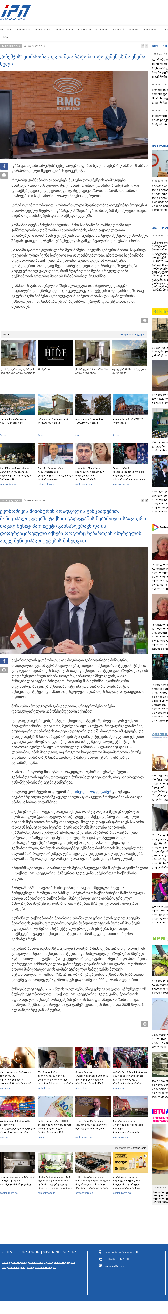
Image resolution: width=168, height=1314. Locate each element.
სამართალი (42, 29)
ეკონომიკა (118, 29)
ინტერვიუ (160, 146)
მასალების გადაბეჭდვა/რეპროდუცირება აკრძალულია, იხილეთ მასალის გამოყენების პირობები (38, 1265)
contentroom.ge (9, 1192)
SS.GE (7, 334)
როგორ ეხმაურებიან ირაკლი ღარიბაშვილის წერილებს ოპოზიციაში (91, 1125)
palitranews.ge (83, 1137)
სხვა (5, 37)
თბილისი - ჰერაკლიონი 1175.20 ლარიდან (53, 421)
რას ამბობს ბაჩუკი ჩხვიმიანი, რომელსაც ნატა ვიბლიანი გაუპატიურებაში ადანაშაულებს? (89, 475)
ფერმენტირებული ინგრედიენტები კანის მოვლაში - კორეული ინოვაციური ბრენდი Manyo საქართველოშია (128, 1184)
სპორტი (134, 29)
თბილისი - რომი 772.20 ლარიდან (128, 421)
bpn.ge (4, 1137)
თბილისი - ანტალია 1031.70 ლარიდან (13, 421)
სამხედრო (151, 29)
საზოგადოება (63, 29)
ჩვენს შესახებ (29, 1252)
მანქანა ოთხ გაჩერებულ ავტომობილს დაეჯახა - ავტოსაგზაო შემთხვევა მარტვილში (16, 474)
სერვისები (51, 1252)
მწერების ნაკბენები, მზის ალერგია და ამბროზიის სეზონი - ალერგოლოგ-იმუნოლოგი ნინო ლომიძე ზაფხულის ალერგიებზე (55, 1184)
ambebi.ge (6, 1088)
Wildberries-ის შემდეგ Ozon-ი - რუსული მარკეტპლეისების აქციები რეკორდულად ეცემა (17, 1127)
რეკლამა (69, 1252)
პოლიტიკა (23, 29)
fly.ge (3, 435)
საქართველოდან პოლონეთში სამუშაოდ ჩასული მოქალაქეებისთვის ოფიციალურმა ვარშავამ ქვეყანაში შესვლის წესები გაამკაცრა (130, 1132)
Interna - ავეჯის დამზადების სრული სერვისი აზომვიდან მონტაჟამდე (17, 1181)
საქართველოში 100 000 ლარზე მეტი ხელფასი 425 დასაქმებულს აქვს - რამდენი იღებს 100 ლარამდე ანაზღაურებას (54, 1128)
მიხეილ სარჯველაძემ (92, 792)
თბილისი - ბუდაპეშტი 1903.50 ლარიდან (89, 421)
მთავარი (6, 29)
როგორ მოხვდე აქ (132, 334)
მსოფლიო (84, 29)
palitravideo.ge (8, 484)
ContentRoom (138, 1148)
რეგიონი (101, 29)
